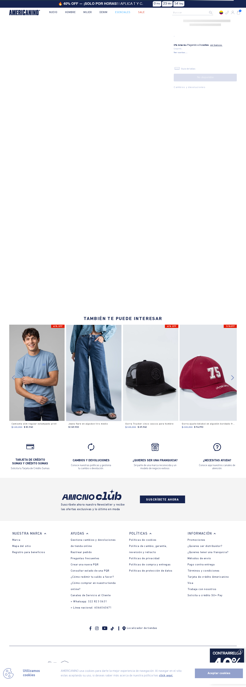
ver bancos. (216, 45)
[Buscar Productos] (213, 12)
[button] (227, 12)
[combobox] (193, 12)
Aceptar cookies (219, 673)
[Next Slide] (232, 377)
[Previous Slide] (13, 377)
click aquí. (166, 675)
